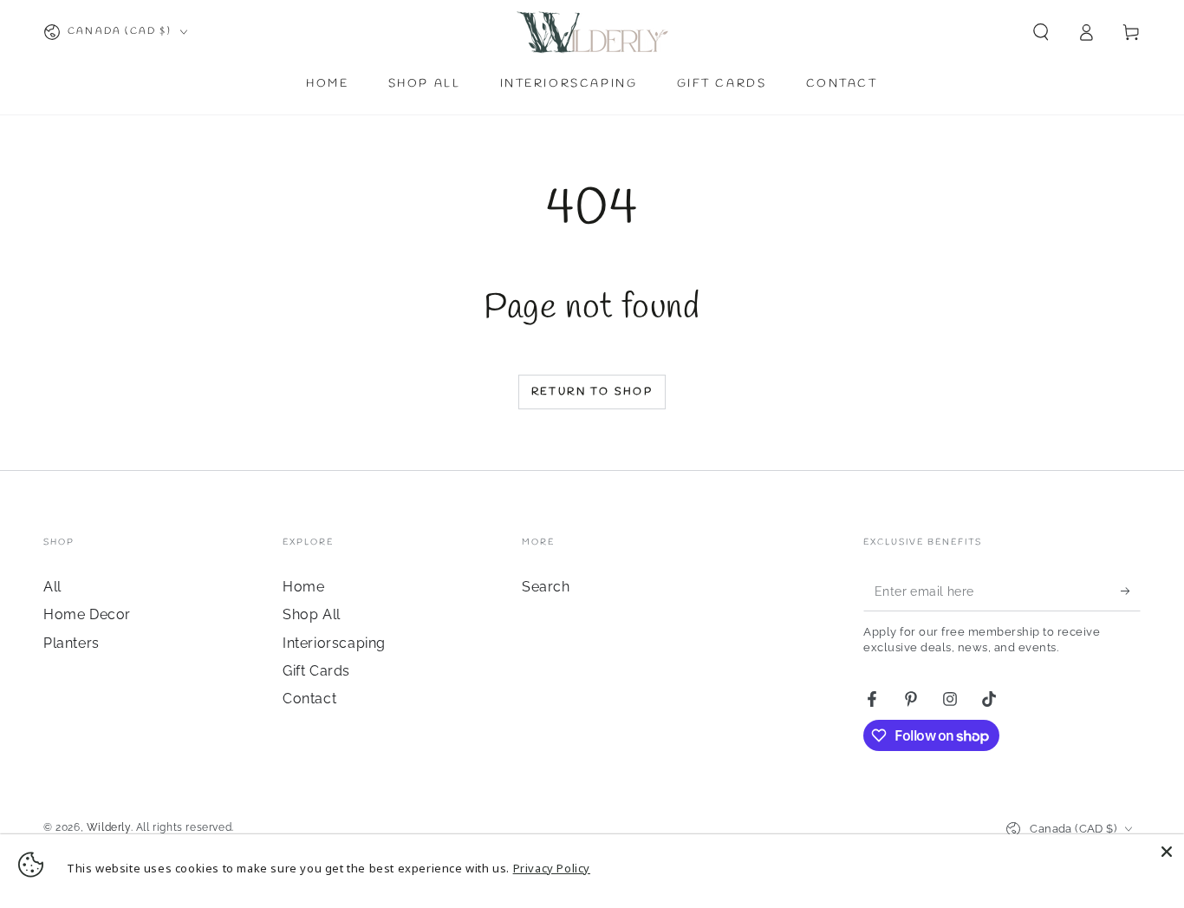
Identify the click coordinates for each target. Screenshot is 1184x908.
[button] (1041, 32)
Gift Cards (316, 671)
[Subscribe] (1131, 591)
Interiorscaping (334, 643)
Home (303, 586)
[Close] (1166, 851)
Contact (309, 698)
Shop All (312, 614)
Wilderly (109, 827)
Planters (71, 643)
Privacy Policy (551, 868)
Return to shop (592, 392)
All (52, 586)
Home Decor (87, 614)
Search (546, 586)
